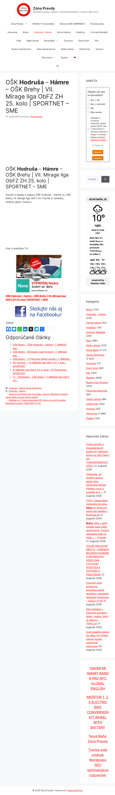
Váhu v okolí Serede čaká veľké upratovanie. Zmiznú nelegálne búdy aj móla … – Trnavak (97, 530)
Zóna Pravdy (44, 8)
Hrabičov (80, 32)
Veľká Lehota (67, 49)
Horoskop (12, 32)
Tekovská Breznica (46, 49)
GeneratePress (75, 790)
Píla (96, 40)
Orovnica (68, 40)
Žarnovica (47, 57)
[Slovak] (73, 57)
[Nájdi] (105, 179)
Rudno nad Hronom (21, 49)
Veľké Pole (84, 49)
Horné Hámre (64, 32)
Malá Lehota (33, 40)
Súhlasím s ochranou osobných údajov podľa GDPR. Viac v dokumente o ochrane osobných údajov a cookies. (99, 129)
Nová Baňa (49, 40)
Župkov (64, 57)
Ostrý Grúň (83, 40)
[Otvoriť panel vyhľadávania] (57, 66)
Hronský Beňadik (99, 32)
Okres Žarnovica (33, 388)
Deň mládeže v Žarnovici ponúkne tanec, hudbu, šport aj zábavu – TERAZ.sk (97, 616)
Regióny (90, 377)
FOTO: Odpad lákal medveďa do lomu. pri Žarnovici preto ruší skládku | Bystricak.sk (97, 507)
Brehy (26, 32)
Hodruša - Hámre (17, 388)
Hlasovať (98, 152)
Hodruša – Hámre (43, 32)
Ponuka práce (97, 23)
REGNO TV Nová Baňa (43, 23)
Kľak (19, 40)
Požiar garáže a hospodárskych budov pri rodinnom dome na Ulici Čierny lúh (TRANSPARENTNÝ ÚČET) (97, 455)
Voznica (99, 49)
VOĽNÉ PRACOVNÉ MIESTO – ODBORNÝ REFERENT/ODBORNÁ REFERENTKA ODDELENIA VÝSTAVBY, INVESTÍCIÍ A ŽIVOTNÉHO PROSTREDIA (97, 560)
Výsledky (98, 158)
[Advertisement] (39, 142)
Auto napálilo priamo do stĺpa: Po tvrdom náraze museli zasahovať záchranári (97, 639)
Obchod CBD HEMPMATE (72, 23)
